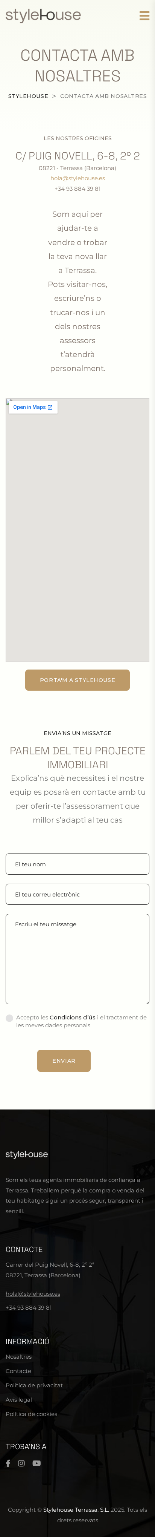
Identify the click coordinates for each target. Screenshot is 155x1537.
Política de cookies (31, 1413)
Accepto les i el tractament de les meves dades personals (81, 1021)
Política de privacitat (34, 1385)
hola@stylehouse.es (77, 178)
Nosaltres (19, 1356)
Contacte (18, 1371)
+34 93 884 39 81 (29, 1307)
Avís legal (19, 1399)
